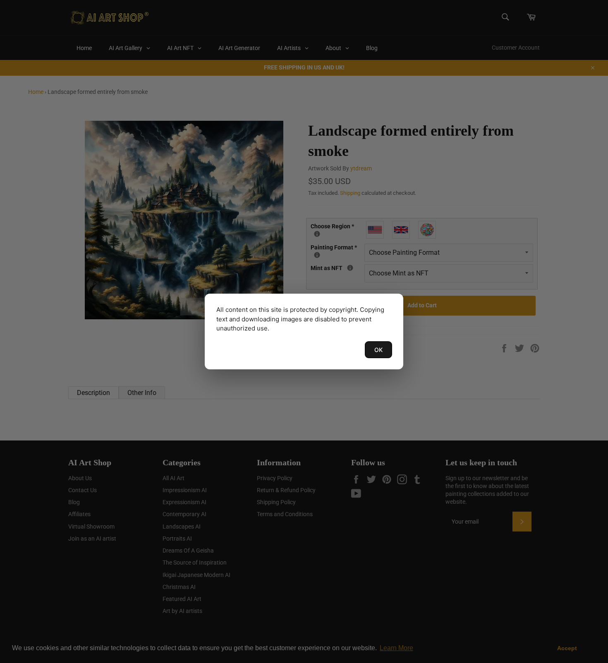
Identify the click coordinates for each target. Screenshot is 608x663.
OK (378, 349)
